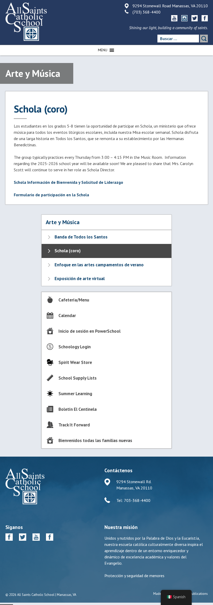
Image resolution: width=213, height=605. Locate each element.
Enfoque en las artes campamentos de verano (99, 265)
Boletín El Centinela (77, 409)
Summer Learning (75, 393)
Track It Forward (74, 425)
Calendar (67, 315)
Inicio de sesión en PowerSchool (89, 331)
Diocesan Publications (192, 593)
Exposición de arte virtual (80, 278)
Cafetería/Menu (73, 300)
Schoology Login (74, 347)
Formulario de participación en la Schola (51, 194)
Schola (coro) (68, 251)
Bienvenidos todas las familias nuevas (95, 440)
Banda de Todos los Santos (81, 237)
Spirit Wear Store (75, 362)
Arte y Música (62, 222)
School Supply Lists (77, 378)
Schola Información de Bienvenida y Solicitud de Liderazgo (68, 182)
